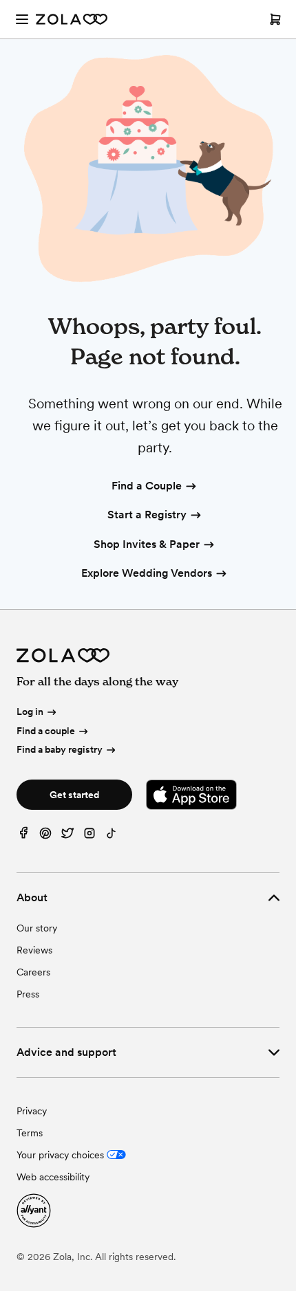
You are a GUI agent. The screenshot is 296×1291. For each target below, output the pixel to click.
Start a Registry (147, 514)
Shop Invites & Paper (147, 544)
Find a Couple (147, 485)
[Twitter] (67, 836)
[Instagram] (89, 836)
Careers (33, 972)
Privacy (32, 1110)
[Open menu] (22, 19)
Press (28, 994)
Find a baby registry (60, 749)
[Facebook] (23, 836)
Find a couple (46, 730)
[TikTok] (111, 836)
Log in (30, 711)
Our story (37, 928)
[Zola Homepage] (71, 19)
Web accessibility (53, 1176)
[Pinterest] (45, 836)
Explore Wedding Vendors (146, 573)
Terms (30, 1132)
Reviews (34, 950)
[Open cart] (275, 19)
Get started (74, 794)
